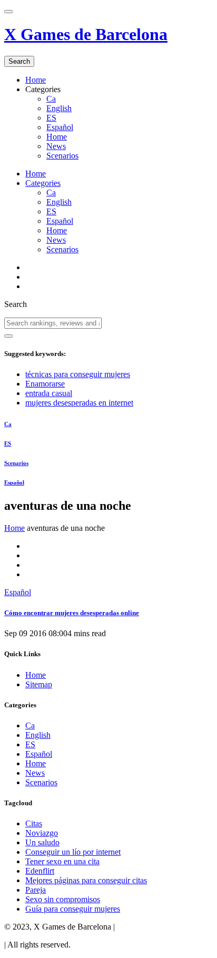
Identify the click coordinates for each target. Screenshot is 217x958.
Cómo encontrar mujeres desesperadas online (71, 613)
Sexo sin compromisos (62, 899)
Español (59, 127)
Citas (33, 823)
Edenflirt (39, 870)
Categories (43, 183)
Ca (51, 98)
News (56, 146)
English (59, 108)
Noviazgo (41, 832)
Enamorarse (45, 383)
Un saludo (42, 842)
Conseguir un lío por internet (73, 851)
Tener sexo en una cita (62, 861)
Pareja (35, 889)
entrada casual (48, 393)
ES (51, 117)
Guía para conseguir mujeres (72, 908)
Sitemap (38, 684)
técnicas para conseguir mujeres (77, 374)
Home (35, 79)
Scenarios (62, 155)
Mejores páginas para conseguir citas (86, 880)
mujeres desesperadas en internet (79, 402)
